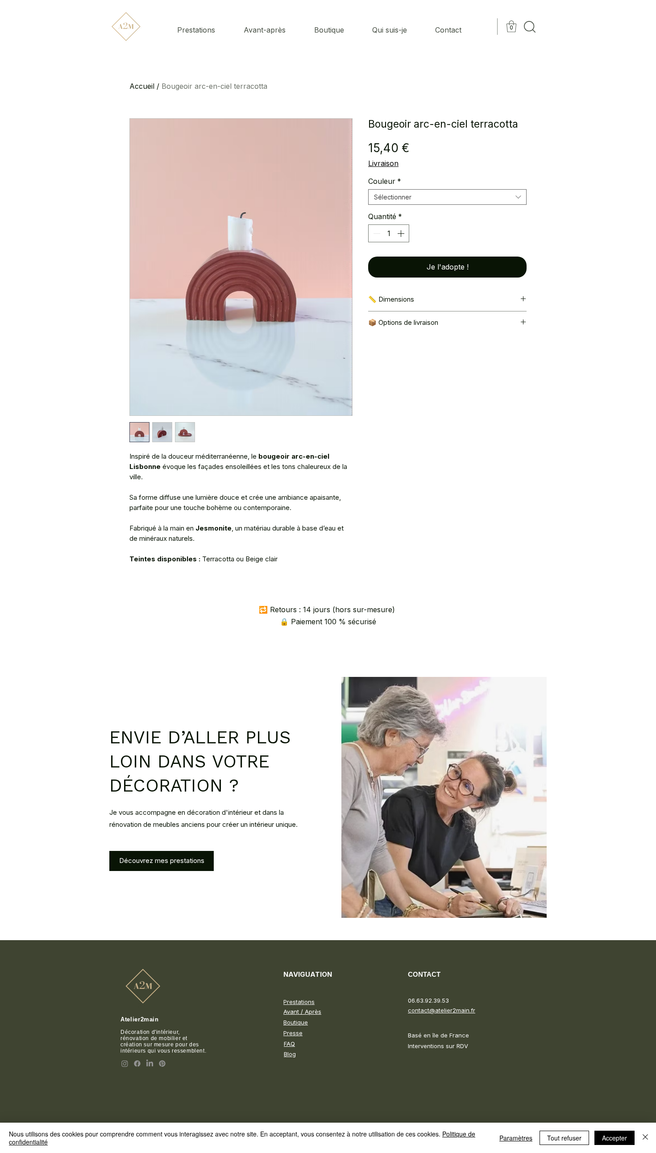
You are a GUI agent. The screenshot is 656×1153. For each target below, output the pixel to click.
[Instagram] (124, 1063)
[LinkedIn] (149, 1063)
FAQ (289, 1043)
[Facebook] (137, 1063)
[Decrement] (376, 233)
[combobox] (447, 197)
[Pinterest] (162, 1063)
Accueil (141, 86)
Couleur (384, 181)
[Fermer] (645, 1138)
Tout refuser (564, 1137)
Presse (293, 1033)
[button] (511, 26)
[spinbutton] (388, 233)
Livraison (383, 163)
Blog (290, 1054)
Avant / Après (302, 1011)
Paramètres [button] (515, 1137)
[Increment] (401, 233)
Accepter (614, 1137)
